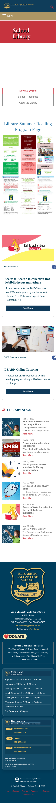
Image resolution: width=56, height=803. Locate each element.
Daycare (25, 791)
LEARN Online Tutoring (21, 369)
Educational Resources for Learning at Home (36, 422)
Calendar (46, 791)
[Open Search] (52, 7)
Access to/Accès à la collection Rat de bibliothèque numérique (27, 280)
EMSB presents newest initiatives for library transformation (34, 467)
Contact (15, 791)
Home (7, 791)
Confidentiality (28, 794)
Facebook (34, 629)
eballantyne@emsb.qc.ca (28, 625)
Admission (35, 791)
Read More (28, 308)
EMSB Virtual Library (34, 528)
